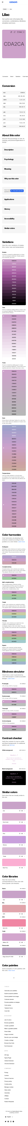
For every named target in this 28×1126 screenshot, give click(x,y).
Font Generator (8, 1046)
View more (11, 970)
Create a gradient (9, 1025)
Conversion (5, 76)
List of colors (7, 1020)
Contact (6, 1098)
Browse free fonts (9, 1043)
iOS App (6, 1055)
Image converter (8, 1034)
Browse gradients (9, 1022)
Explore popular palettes (11, 993)
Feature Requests (9, 1101)
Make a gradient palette (10, 1028)
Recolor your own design (11, 1037)
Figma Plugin (7, 1058)
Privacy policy (8, 1081)
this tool (12, 745)
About (11, 76)
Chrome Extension (9, 1063)
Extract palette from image (11, 996)
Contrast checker (9, 999)
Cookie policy (8, 1084)
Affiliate (6, 1096)
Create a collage (8, 1040)
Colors (4, 9)
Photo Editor (7, 1031)
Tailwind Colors (8, 1008)
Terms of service (9, 1078)
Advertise (7, 1093)
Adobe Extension (9, 1060)
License (6, 1075)
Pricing (6, 1072)
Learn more (21, 541)
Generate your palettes (10, 990)
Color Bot (7, 1011)
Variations (18, 76)
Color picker (7, 1005)
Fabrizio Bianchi (15, 1111)
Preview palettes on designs (12, 1002)
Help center (7, 1090)
